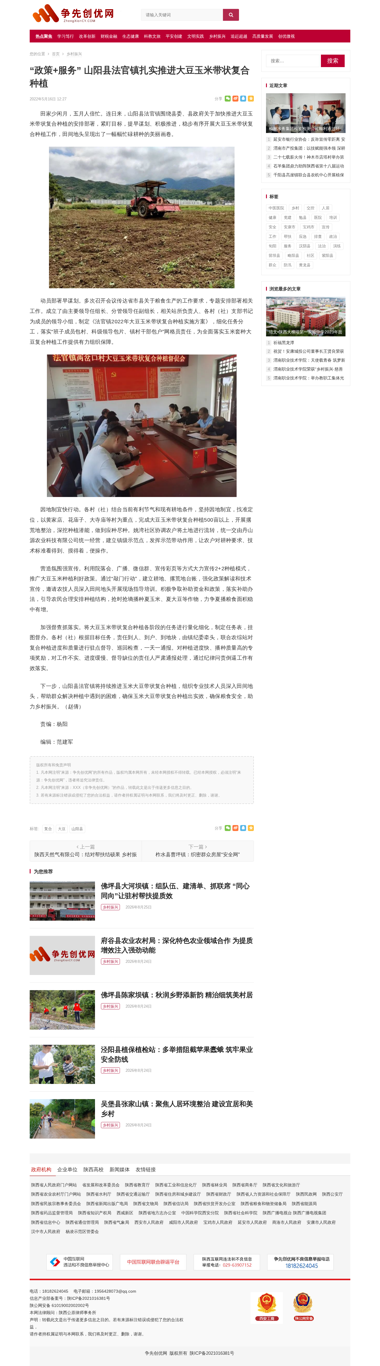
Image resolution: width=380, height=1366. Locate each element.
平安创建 (174, 36)
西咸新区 (125, 1212)
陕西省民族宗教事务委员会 (56, 1203)
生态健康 (130, 36)
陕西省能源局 (304, 1203)
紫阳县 (327, 255)
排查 (318, 236)
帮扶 (288, 236)
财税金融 (109, 36)
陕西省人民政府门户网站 (54, 1185)
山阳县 (77, 829)
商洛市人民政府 (286, 1222)
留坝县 (274, 255)
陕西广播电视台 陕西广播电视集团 (294, 1212)
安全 (272, 227)
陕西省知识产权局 (94, 1212)
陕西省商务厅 (244, 1185)
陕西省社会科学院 (240, 1212)
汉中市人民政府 (45, 1231)
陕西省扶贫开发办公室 (214, 1203)
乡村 (295, 208)
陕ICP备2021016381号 (88, 1298)
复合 (48, 829)
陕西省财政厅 (218, 1194)
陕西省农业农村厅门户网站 (56, 1194)
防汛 (288, 265)
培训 (333, 217)
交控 (310, 208)
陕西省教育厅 (137, 1185)
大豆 (62, 829)
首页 (56, 54)
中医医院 (276, 208)
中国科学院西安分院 (200, 1212)
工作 (272, 236)
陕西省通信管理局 (82, 1222)
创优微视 (286, 36)
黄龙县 (305, 265)
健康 (272, 217)
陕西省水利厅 (98, 1194)
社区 (310, 255)
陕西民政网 (306, 1194)
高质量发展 (262, 36)
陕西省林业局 (214, 1185)
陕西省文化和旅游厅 (281, 1185)
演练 (337, 246)
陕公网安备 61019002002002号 (59, 1305)
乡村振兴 (217, 36)
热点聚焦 (44, 36)
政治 (333, 236)
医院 (318, 217)
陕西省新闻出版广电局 (107, 1203)
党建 (288, 217)
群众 (272, 265)
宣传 (326, 227)
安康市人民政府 (321, 1222)
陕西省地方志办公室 (157, 1212)
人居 (326, 208)
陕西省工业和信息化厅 (176, 1185)
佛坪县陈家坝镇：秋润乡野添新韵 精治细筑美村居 (177, 995)
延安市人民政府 (252, 1222)
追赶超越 (239, 36)
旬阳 (272, 246)
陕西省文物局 (145, 1203)
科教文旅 (152, 36)
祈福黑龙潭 (283, 342)
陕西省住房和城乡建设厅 (178, 1194)
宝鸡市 (308, 227)
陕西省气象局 (116, 1222)
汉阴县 (305, 246)
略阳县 (293, 255)
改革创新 (87, 36)
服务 (288, 246)
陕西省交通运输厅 (133, 1194)
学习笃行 (65, 36)
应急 (303, 236)
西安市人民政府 (149, 1222)
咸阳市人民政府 (183, 1222)
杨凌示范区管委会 (82, 1231)
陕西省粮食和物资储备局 (263, 1203)
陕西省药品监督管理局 (52, 1212)
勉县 (303, 217)
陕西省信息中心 (45, 1222)
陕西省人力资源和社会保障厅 (264, 1194)
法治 (322, 246)
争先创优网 (156, 1353)
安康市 (289, 227)
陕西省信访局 (176, 1203)
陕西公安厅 (332, 1194)
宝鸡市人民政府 (217, 1222)
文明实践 (195, 36)
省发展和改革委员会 (101, 1185)
